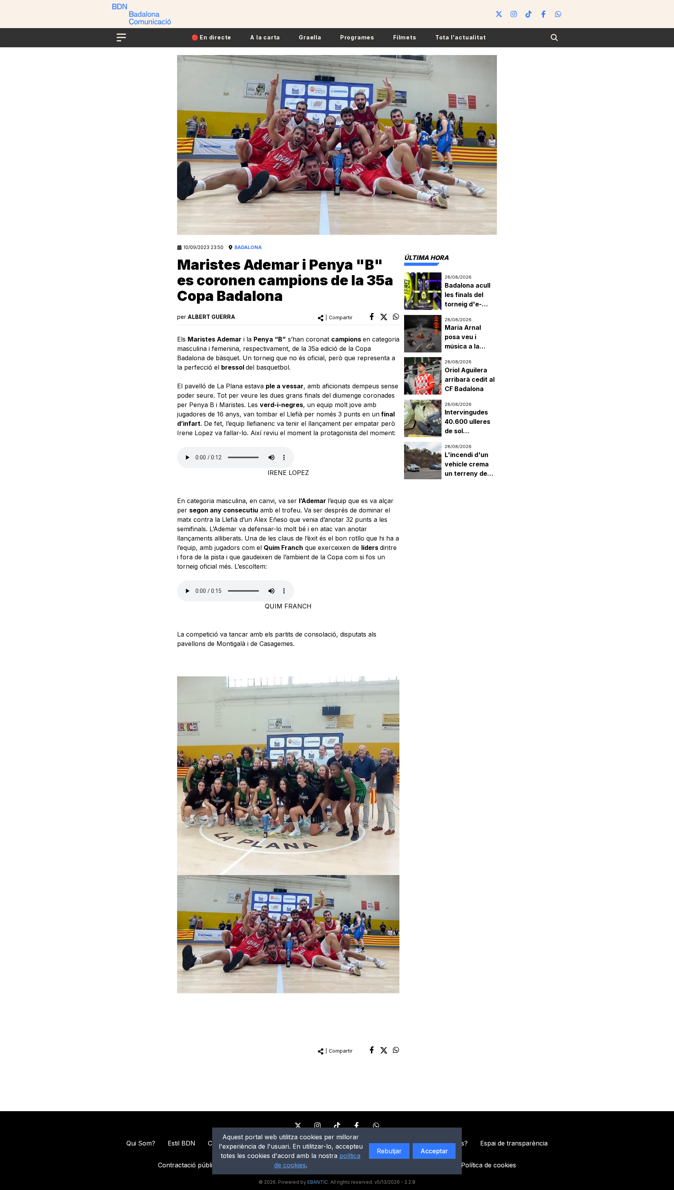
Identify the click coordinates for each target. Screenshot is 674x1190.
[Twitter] (498, 14)
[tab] (426, 257)
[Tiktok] (528, 14)
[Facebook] (543, 14)
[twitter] (384, 317)
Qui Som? (140, 1143)
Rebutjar (389, 1151)
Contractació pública (188, 1165)
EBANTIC (317, 1182)
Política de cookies (488, 1165)
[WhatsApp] (558, 14)
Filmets (405, 37)
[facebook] (371, 316)
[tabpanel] (450, 376)
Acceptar (434, 1151)
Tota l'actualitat (460, 37)
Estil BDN (181, 1143)
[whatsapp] (395, 316)
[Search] (554, 37)
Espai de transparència (514, 1143)
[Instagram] (513, 14)
